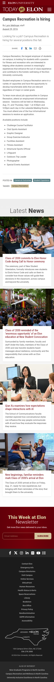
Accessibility (27, 620)
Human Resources (27, 586)
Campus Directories (27, 571)
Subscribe (42, 536)
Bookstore (27, 601)
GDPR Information (27, 617)
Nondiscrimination (27, 613)
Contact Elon (27, 563)
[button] (4, 2)
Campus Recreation (20, 186)
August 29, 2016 (10, 29)
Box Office (27, 605)
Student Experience (41, 180)
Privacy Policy (27, 609)
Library (27, 598)
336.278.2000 (27, 651)
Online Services (27, 579)
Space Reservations (27, 594)
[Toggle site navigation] (49, 9)
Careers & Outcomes (22, 180)
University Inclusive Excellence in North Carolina (27, 677)
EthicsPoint (27, 582)
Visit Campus (27, 575)
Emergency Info (27, 567)
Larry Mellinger (12, 25)
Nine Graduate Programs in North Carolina (27, 670)
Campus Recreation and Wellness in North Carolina (27, 673)
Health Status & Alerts (27, 590)
